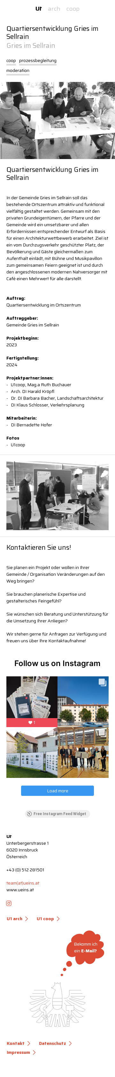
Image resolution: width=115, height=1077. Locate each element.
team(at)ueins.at (22, 882)
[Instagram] (8, 903)
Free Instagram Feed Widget (60, 814)
